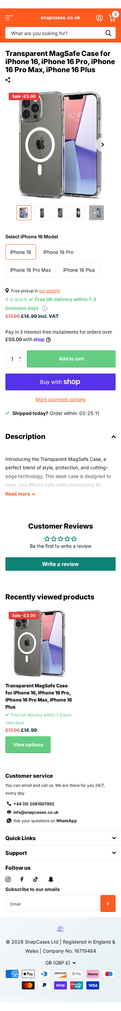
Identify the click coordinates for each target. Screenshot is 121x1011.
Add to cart (71, 358)
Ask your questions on (45, 820)
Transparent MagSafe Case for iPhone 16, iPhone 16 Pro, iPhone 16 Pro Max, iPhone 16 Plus (38, 696)
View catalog (9, 18)
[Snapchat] (50, 879)
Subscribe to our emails (32, 889)
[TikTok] (35, 879)
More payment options (60, 399)
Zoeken (108, 33)
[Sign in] (99, 18)
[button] (102, 144)
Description (25, 436)
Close (60, 838)
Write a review (60, 564)
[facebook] (22, 879)
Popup (44, 308)
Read (17, 494)
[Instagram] (7, 879)
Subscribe (108, 903)
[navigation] (23, 212)
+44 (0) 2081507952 (33, 803)
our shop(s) (49, 290)
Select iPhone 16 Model (31, 236)
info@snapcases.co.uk (35, 812)
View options (28, 744)
